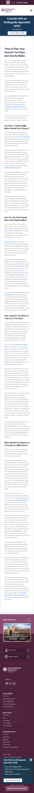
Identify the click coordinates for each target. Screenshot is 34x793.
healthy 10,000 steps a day (12, 168)
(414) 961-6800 (22, 2)
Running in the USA (10, 242)
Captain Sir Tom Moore (18, 275)
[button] (31, 10)
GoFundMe (18, 266)
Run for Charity (13, 231)
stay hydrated (17, 531)
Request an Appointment (17, 788)
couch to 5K (18, 395)
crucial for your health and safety (16, 500)
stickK (6, 301)
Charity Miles (8, 295)
